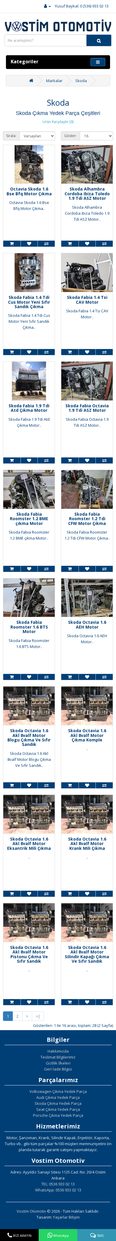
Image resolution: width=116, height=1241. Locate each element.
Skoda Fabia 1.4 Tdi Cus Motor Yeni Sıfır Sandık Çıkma (29, 301)
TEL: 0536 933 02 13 (58, 1184)
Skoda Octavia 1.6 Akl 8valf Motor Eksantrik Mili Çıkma (29, 843)
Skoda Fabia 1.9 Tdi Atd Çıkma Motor (29, 408)
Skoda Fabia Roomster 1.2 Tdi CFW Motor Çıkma (87, 518)
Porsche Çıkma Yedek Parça (58, 1115)
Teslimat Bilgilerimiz (58, 1057)
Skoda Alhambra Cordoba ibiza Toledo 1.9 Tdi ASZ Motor (87, 193)
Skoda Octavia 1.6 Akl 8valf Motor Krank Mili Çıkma (87, 843)
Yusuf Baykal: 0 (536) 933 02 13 (82, 6)
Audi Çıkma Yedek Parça (58, 1097)
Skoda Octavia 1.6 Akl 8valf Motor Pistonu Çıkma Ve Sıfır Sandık (29, 954)
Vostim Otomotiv (31, 1211)
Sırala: (11, 135)
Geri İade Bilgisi (58, 1069)
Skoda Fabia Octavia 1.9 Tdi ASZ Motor (87, 408)
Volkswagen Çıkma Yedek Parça (58, 1091)
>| (38, 1016)
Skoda (81, 80)
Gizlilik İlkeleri (58, 1063)
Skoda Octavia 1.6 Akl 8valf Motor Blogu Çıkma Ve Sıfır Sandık (29, 737)
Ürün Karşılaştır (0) (58, 121)
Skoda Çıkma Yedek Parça (58, 1103)
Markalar (54, 80)
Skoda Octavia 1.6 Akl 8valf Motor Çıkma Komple (87, 735)
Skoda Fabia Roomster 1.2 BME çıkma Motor (29, 518)
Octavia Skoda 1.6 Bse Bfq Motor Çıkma (29, 191)
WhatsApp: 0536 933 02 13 (58, 1190)
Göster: (70, 135)
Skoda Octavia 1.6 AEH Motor (87, 624)
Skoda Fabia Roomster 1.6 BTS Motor (29, 626)
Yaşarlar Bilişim (66, 1217)
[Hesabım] (47, 6)
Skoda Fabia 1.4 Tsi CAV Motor (87, 299)
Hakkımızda (58, 1051)
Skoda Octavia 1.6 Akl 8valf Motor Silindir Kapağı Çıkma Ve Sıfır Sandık (87, 954)
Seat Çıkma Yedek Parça (58, 1109)
